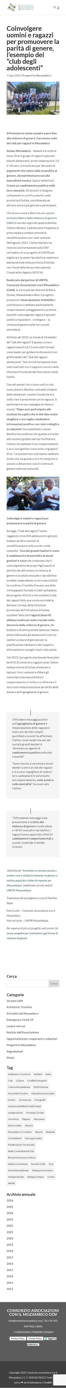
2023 (10, 1219)
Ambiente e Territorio (19, 1074)
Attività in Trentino (19, 1007)
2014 (10, 1276)
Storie (10, 1057)
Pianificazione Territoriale (21, 1144)
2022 (10, 1225)
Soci (51, 1164)
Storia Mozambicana (18, 1170)
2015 (10, 1270)
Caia (10, 1080)
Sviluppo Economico (42, 1170)
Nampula (50, 1132)
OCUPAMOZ (14, 1138)
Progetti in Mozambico (36, 75)
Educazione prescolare (43, 1093)
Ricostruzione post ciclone (21, 1157)
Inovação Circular (35, 1112)
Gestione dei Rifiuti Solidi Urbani (24, 1106)
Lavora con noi (16, 1026)
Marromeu (39, 1119)
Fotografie (40, 1099)
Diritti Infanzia (41, 1087)
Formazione (25, 1099)
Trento (51, 1176)
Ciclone (20, 1080)
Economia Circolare (18, 1093)
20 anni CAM (15, 1000)
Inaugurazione (15, 1112)
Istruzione (13, 1119)
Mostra (29, 1125)
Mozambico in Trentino (20, 1132)
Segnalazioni (15, 1051)
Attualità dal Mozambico (22, 1013)
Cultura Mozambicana (19, 1087)
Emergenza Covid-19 (20, 1019)
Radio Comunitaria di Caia (21, 1151)
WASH (11, 1183)
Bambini (38, 1074)
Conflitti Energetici (37, 1080)
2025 (10, 1206)
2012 (10, 1289)
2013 (10, 1282)
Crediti (48, 1382)
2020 (10, 1238)
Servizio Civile (38, 1164)
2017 (10, 1257)
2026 (10, 1200)
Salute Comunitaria (17, 1164)
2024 (10, 1213)
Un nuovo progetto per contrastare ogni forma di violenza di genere (32, 933)
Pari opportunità (33, 1138)
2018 (10, 1251)
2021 (10, 1232)
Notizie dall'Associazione (23, 1032)
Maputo (26, 1119)
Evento (11, 1099)
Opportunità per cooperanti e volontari (32, 1038)
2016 (10, 1263)
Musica (38, 1132)
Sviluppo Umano (35, 1176)
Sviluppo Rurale (16, 1176)
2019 (10, 1244)
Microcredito (15, 1125)
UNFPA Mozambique (19, 890)
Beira (48, 1074)
